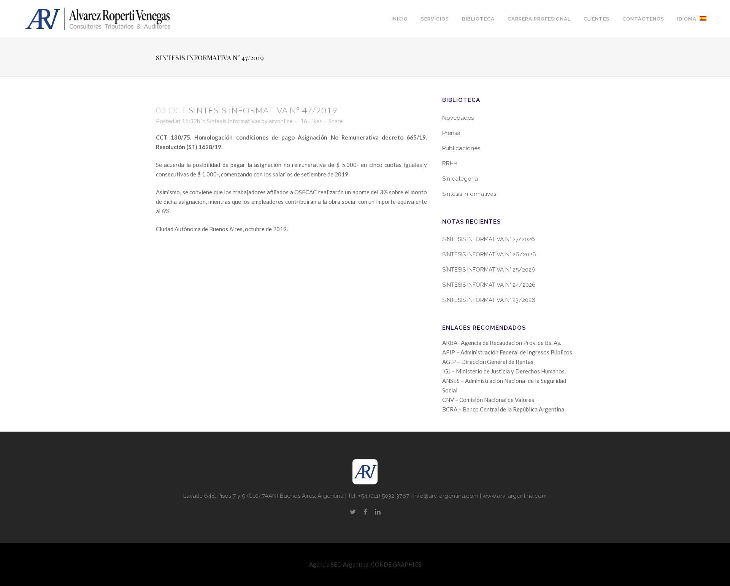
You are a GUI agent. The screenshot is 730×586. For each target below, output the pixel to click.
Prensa (451, 133)
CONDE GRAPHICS (396, 564)
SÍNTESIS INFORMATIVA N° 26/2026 (489, 254)
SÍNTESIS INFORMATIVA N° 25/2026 (488, 269)
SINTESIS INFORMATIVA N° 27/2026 (488, 239)
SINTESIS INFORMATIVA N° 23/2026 (488, 300)
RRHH (449, 163)
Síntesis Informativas (233, 121)
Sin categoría (460, 178)
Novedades (458, 117)
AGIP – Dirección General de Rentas (487, 361)
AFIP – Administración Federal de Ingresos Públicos (507, 352)
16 (311, 121)
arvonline (281, 121)
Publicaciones (461, 148)
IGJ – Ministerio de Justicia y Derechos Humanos (503, 371)
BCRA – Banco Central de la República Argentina (503, 409)
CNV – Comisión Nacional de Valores (488, 399)
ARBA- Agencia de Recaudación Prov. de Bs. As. (501, 342)
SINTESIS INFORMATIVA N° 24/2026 (489, 284)
